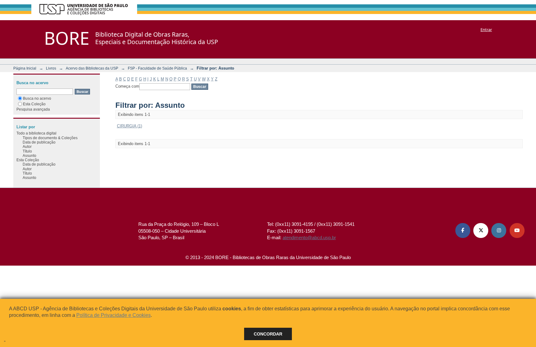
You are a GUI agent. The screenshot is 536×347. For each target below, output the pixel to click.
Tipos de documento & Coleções (50, 138)
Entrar (486, 29)
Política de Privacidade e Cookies (113, 315)
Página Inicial (24, 68)
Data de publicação (39, 142)
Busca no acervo (37, 98)
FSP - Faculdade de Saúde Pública (157, 68)
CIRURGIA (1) (129, 126)
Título (27, 151)
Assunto (29, 155)
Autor (27, 146)
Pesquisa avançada (33, 109)
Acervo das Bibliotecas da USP (92, 68)
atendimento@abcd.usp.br (309, 237)
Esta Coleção (34, 104)
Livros (51, 68)
